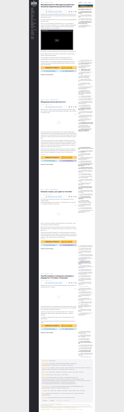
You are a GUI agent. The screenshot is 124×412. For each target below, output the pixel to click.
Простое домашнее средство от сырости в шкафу (54, 377)
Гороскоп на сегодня (64, 374)
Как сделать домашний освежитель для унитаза (68, 380)
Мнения (32, 33)
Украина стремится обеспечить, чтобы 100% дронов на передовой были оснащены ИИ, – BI (84, 279)
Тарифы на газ (88, 367)
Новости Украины (45, 363)
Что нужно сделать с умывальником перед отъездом (51, 382)
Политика (32, 11)
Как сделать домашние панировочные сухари (68, 383)
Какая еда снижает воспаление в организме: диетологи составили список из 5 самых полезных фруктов (85, 116)
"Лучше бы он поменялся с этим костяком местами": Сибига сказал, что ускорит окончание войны (85, 22)
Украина (32, 10)
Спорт (32, 17)
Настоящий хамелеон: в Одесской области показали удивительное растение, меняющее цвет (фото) (85, 102)
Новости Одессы (74, 363)
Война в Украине (45, 360)
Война (32, 9)
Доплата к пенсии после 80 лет (52, 369)
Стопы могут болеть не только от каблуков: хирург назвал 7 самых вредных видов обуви (85, 171)
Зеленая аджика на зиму (46, 394)
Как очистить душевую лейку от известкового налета (51, 383)
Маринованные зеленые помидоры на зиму (53, 393)
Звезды (78, 390)
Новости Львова (52, 363)
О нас (65, 409)
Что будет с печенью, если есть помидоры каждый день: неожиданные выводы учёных (84, 283)
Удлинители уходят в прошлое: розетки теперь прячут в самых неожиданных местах (84, 66)
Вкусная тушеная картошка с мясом (67, 393)
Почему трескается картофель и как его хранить (55, 397)
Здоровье (32, 24)
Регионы (32, 16)
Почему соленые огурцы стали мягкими (83, 380)
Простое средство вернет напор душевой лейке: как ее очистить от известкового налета (84, 119)
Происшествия (33, 23)
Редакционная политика (72, 409)
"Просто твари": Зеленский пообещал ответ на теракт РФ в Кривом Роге (85, 342)
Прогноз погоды (45, 372)
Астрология (52, 390)
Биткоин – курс (71, 369)
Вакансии (32, 37)
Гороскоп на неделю (57, 374)
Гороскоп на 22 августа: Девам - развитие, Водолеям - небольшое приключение (84, 184)
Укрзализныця (44, 369)
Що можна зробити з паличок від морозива (68, 382)
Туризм (32, 25)
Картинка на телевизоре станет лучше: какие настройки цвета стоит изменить (84, 295)
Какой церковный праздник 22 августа (62, 387)
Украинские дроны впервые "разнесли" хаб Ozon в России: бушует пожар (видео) (84, 197)
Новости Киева (58, 363)
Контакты (32, 38)
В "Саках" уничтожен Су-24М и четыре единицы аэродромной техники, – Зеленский (85, 12)
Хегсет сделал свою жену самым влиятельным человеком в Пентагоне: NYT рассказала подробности (85, 273)
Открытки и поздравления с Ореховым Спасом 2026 (61, 386)
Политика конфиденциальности (57, 409)
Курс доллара (52, 367)
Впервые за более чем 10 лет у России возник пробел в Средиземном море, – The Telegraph (84, 336)
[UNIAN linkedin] (60, 400)
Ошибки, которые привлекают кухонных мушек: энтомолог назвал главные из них (84, 154)
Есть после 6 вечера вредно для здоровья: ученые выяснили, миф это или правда (85, 16)
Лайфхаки (44, 377)
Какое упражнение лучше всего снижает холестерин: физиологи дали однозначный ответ (84, 205)
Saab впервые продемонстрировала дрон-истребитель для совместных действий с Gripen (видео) (85, 158)
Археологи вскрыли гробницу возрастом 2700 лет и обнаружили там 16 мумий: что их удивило (85, 289)
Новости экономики (46, 367)
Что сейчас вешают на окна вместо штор (71, 377)
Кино (48, 390)
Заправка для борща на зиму (79, 393)
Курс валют (62, 367)
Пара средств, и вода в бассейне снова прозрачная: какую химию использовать (85, 73)
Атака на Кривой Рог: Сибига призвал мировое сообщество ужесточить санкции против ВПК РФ (85, 258)
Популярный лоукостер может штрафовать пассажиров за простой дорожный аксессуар (84, 332)
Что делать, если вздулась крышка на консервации (50, 380)
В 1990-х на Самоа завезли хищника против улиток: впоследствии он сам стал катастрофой (85, 354)
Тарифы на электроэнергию (69, 367)
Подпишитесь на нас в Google (55, 11)
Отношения (70, 390)
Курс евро (57, 367)
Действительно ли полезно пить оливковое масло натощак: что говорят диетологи (84, 310)
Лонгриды (32, 34)
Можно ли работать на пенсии (64, 369)
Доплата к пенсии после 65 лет (80, 367)
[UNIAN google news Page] (62, 400)
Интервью (32, 32)
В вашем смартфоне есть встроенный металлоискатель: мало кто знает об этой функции (85, 26)
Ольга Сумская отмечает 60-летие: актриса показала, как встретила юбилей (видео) (85, 112)
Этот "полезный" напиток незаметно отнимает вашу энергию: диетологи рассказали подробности (85, 87)
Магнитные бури (64, 390)
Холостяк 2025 (82, 390)
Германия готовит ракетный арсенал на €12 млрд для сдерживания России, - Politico (84, 108)
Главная (32, 8)
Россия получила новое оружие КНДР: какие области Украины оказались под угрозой (85, 187)
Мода (56, 390)
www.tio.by (43, 238)
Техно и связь (33, 19)
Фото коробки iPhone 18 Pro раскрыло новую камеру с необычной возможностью (84, 84)
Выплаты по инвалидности (65, 363)
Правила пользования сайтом (46, 409)
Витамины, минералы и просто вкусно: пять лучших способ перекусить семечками (85, 252)
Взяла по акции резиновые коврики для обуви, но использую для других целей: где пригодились (85, 191)
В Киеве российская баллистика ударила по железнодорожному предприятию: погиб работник (85, 130)
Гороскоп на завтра (49, 374)
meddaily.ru (43, 154)
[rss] (68, 400)
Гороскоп (43, 374)
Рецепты (45, 390)
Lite (42, 390)
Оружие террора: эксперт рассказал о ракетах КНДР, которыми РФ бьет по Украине (85, 299)
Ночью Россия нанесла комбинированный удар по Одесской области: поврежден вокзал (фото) (84, 126)
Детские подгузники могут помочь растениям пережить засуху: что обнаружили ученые (85, 314)
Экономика (33, 12)
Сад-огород (44, 397)
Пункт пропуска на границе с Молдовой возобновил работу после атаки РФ (85, 148)
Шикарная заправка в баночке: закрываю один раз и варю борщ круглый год (85, 80)
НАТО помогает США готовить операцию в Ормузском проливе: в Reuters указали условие (85, 266)
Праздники (59, 390)
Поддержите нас (85, 6)
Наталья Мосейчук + (52, 360)
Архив (32, 36)
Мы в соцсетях (80, 409)
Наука (32, 18)
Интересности (33, 26)
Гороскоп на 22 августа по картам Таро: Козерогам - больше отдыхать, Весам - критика (85, 180)
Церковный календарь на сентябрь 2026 (49, 387)
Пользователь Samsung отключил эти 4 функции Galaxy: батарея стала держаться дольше (85, 211)
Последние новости (84, 9)
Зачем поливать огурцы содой (69, 397)
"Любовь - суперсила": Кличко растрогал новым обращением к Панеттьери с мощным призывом (84, 76)
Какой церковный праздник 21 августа (77, 386)
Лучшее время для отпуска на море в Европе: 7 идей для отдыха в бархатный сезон (85, 164)
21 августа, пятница (83, 286)
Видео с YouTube (34, 29)
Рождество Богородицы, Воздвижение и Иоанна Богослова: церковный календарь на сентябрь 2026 (85, 201)
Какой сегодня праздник (46, 386)
